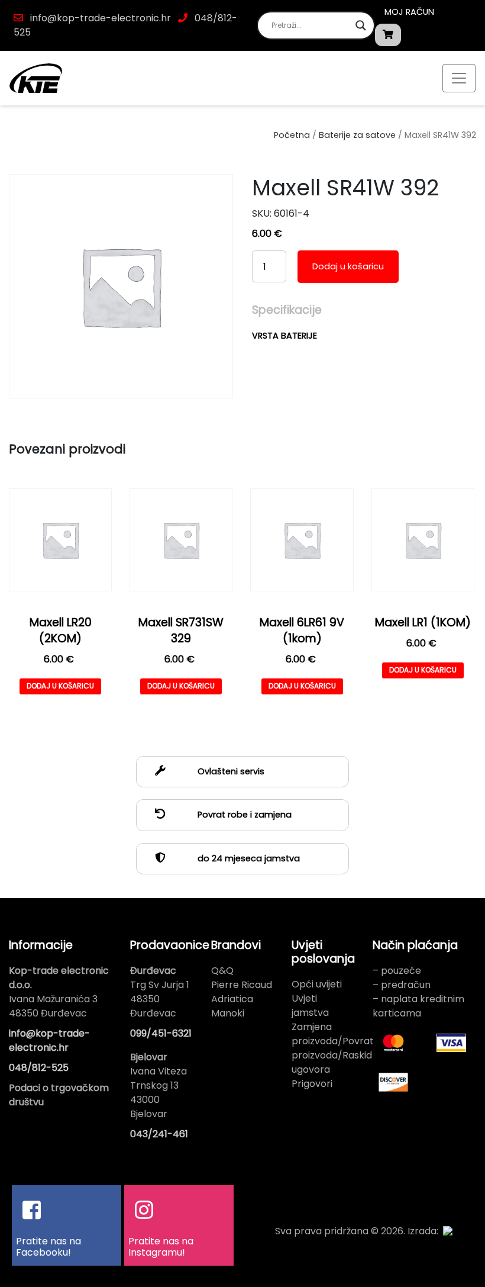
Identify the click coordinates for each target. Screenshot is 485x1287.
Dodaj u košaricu (348, 266)
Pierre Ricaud (241, 985)
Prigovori (312, 1083)
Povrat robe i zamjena (243, 815)
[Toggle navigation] (459, 78)
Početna (292, 135)
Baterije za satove (357, 135)
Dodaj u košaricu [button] (60, 686)
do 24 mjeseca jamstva (247, 858)
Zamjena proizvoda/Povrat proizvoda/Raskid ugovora (333, 1048)
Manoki (227, 1013)
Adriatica (232, 999)
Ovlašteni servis (229, 771)
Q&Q (222, 970)
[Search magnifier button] (361, 25)
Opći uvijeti (317, 984)
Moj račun (409, 12)
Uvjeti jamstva (310, 1005)
